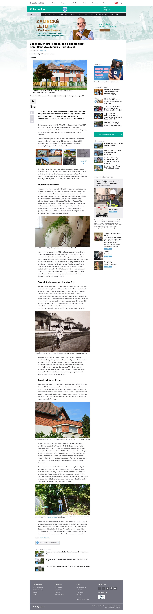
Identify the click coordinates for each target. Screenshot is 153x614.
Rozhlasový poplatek (82, 599)
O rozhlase (95, 2)
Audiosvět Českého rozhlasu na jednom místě (106, 82)
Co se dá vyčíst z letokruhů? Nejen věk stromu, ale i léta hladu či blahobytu (113, 100)
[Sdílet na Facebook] (32, 112)
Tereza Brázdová (52, 517)
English (118, 605)
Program (63, 2)
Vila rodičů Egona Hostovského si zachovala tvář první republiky (68, 566)
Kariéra (78, 594)
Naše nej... (43, 50)
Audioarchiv (106, 9)
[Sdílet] (34, 107)
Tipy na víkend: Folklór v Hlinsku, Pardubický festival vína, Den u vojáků (113, 108)
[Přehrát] (33, 101)
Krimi (105, 69)
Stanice (85, 2)
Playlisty (72, 14)
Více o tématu (99, 141)
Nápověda (79, 590)
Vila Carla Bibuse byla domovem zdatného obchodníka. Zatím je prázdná (111, 160)
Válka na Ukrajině (38, 587)
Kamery (105, 10)
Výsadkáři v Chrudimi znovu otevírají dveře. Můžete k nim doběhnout (113, 123)
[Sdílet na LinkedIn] (32, 121)
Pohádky (98, 71)
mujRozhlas (74, 2)
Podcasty (57, 592)
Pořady (54, 14)
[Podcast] (31, 107)
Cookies (94, 605)
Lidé (78, 14)
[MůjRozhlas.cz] (33, 57)
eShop (35, 594)
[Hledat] (121, 3)
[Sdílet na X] (32, 117)
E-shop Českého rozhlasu (104, 177)
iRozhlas (54, 2)
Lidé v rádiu (79, 592)
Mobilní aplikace (59, 594)
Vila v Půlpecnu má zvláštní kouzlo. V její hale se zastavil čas (113, 145)
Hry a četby (98, 69)
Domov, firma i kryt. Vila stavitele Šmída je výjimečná (112, 152)
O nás (91, 14)
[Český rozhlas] (37, 3)
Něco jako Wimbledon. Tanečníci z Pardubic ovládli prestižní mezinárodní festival (112, 92)
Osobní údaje (101, 605)
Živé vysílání (98, 74)
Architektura (34, 14)
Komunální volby (38, 590)
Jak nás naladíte (101, 14)
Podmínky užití (111, 605)
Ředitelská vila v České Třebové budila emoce (112, 167)
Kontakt (111, 14)
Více (118, 14)
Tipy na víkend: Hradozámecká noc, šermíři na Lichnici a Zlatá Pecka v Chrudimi (113, 116)
